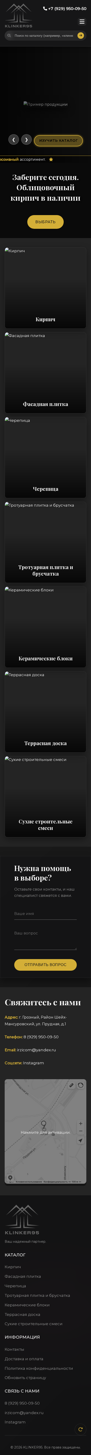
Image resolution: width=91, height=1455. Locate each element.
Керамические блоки (27, 1305)
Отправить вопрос (45, 965)
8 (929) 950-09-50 (41, 1037)
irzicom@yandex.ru (36, 1050)
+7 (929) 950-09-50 (66, 8)
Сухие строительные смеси (34, 1323)
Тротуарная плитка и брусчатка (37, 1295)
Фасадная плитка (23, 1276)
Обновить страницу (25, 1377)
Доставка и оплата (24, 1359)
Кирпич (13, 1267)
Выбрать (45, 222)
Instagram (33, 1063)
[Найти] (80, 35)
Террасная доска (22, 1314)
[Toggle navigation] (82, 22)
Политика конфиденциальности (39, 1368)
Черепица (15, 1286)
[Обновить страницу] (80, 1429)
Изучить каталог (58, 140)
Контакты (14, 1349)
